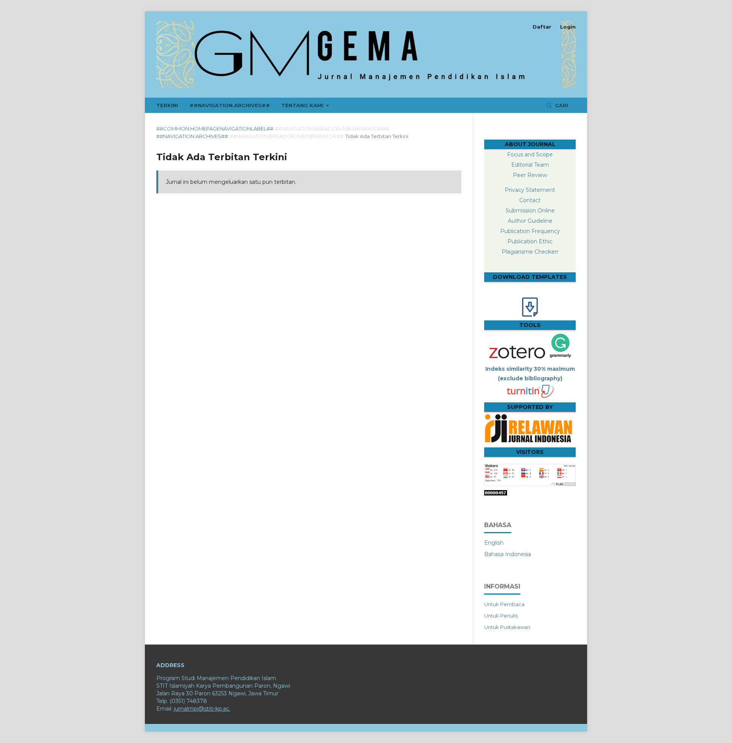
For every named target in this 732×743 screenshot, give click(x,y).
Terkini (167, 105)
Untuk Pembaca (504, 604)
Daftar (542, 27)
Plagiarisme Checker (529, 251)
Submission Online (530, 210)
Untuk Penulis (501, 616)
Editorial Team (530, 164)
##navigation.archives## (229, 105)
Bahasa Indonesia (507, 554)
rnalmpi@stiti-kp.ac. (204, 708)
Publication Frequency (530, 231)
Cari (561, 105)
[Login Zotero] (516, 359)
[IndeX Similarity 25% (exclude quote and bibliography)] (530, 396)
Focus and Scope (530, 154)
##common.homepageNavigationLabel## (214, 128)
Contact (530, 200)
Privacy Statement (530, 190)
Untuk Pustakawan (507, 627)
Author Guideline (530, 220)
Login (568, 27)
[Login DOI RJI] (530, 442)
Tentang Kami (303, 105)
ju (176, 708)
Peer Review (530, 175)
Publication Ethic (529, 241)
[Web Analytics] (495, 493)
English (494, 542)
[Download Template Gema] (529, 314)
